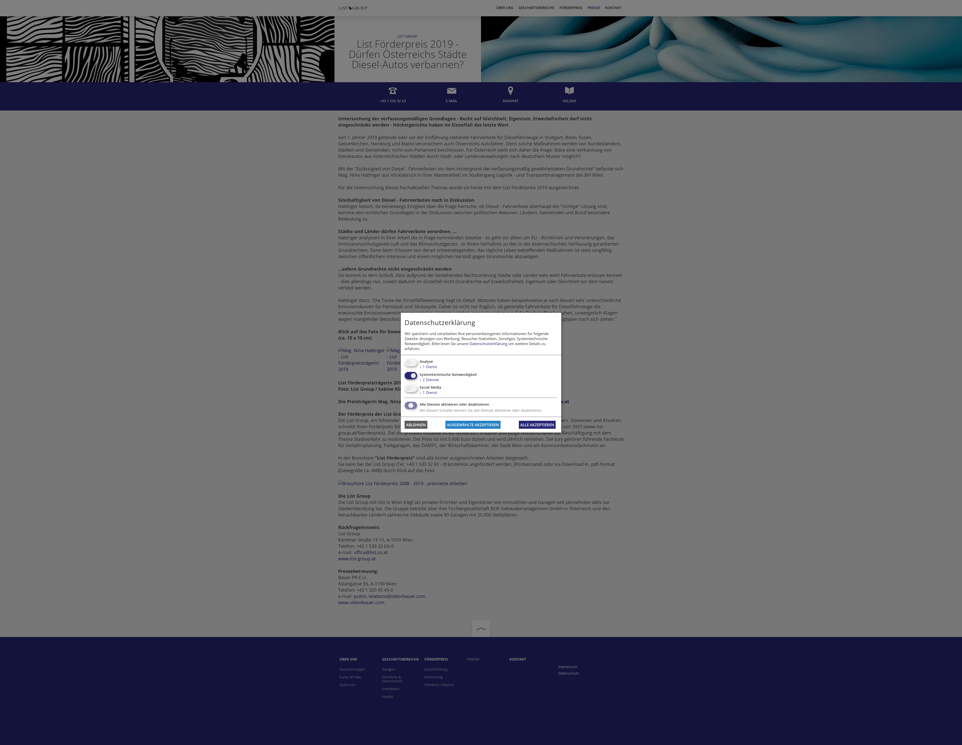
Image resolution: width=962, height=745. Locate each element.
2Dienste (429, 379)
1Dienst (428, 366)
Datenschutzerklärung (488, 343)
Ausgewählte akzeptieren (473, 424)
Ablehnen (416, 424)
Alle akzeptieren (537, 424)
